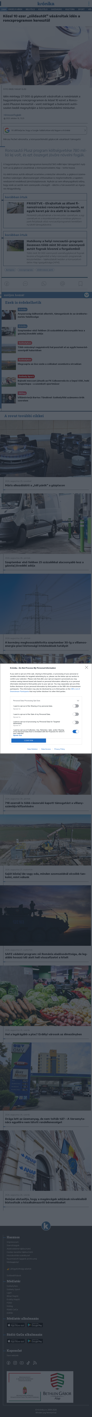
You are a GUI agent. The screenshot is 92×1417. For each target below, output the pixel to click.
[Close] (87, 668)
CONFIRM (28, 740)
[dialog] (46, 709)
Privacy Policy (59, 749)
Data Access (46, 749)
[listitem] (46, 700)
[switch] (76, 706)
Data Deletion (32, 749)
